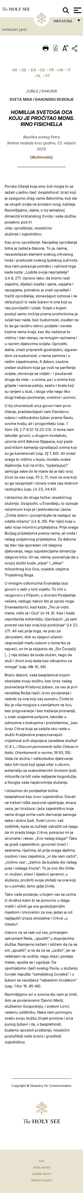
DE (24, 70)
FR (51, 70)
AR (14, 70)
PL (39, 76)
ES (42, 70)
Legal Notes (41, 1167)
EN (33, 70)
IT (69, 70)
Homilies (10, 30)
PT (47, 76)
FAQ (41, 1161)
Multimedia (41, 157)
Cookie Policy (41, 1174)
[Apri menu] (76, 10)
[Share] (75, 49)
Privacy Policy (41, 1180)
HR (60, 70)
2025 (23, 30)
